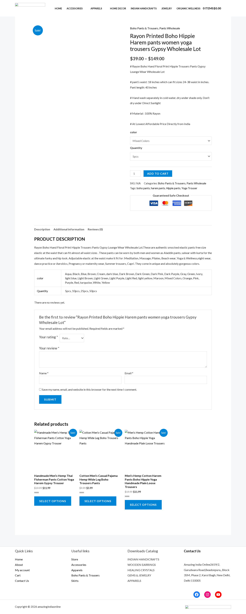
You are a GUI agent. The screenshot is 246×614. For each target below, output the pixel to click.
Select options (52, 501)
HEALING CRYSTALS (141, 570)
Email (129, 373)
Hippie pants (173, 188)
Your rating (48, 337)
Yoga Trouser (189, 188)
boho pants (143, 188)
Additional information (68, 229)
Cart (18, 575)
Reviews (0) (95, 229)
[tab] (42, 229)
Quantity (136, 147)
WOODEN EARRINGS (142, 564)
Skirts (75, 580)
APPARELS (134, 580)
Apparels (96, 8)
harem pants (158, 188)
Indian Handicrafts (144, 8)
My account (22, 570)
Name (43, 373)
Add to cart (158, 173)
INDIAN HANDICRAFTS (143, 559)
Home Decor (118, 8)
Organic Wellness (188, 8)
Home (58, 8)
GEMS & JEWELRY (139, 575)
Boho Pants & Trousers (144, 28)
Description (42, 229)
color (133, 132)
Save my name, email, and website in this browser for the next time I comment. (89, 389)
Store (74, 559)
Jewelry (166, 8)
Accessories (75, 8)
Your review (49, 348)
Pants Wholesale (169, 28)
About (19, 564)
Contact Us (22, 580)
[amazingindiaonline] (30, 8)
